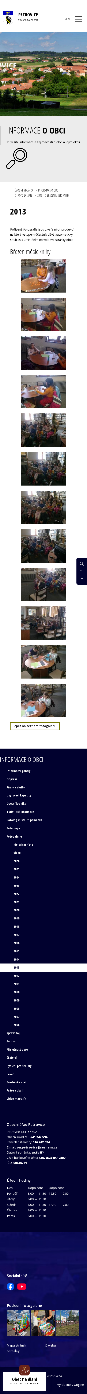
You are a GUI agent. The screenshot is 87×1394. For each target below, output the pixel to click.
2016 (16, 943)
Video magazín (16, 1099)
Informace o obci (48, 190)
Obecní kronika (16, 804)
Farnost (12, 1041)
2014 (16, 959)
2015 (16, 951)
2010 (16, 992)
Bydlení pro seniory (19, 1066)
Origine (79, 1385)
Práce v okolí (15, 1090)
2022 (16, 894)
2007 (16, 1017)
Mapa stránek (16, 1345)
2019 (16, 918)
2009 (16, 1000)
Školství (12, 1058)
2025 (16, 869)
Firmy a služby (16, 787)
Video (17, 853)
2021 (16, 902)
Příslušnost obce (17, 1049)
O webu (50, 1345)
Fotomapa (13, 828)
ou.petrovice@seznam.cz (37, 1147)
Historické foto (23, 845)
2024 (16, 877)
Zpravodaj (13, 1033)
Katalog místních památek (24, 820)
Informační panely (18, 771)
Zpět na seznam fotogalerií (35, 726)
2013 (39, 195)
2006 (16, 1025)
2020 (16, 910)
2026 (16, 861)
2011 (16, 984)
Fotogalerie (25, 195)
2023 (16, 886)
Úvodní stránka (24, 190)
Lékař (10, 1074)
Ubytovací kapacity (19, 795)
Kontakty (13, 1351)
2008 (16, 1009)
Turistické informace (20, 812)
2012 (16, 976)
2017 (16, 935)
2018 (16, 926)
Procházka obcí (16, 1082)
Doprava (12, 779)
